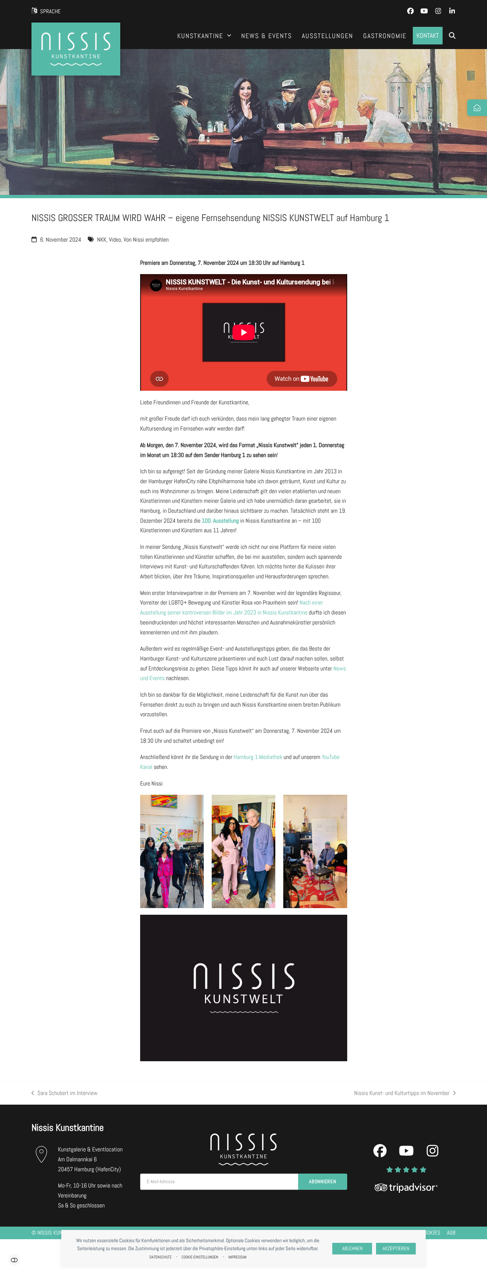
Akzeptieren (396, 1248)
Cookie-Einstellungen (200, 1257)
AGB (451, 1232)
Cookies (430, 1232)
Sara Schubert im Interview (64, 1093)
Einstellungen (14, 1260)
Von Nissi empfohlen (146, 239)
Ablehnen (352, 1248)
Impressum (237, 1257)
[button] (452, 36)
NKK (101, 239)
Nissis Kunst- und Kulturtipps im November (402, 1093)
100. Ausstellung (220, 520)
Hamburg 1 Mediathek (258, 757)
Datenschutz (160, 1257)
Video (115, 239)
